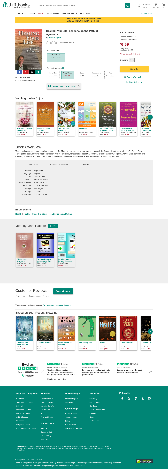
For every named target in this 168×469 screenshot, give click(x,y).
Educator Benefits (47, 402)
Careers (93, 413)
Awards (86, 164)
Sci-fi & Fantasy (22, 417)
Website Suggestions (73, 428)
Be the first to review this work (57, 305)
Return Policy (70, 425)
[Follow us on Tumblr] (143, 399)
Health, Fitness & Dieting (35, 214)
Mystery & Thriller (23, 413)
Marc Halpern (55, 38)
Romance (20, 421)
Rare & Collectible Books (26, 428)
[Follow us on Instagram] (150, 399)
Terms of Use (20, 463)
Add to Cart (134, 69)
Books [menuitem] (31, 13)
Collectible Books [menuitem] (68, 13)
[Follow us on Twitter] (129, 399)
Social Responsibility (97, 410)
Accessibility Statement (112, 463)
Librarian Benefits (47, 406)
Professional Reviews (59, 164)
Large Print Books (23, 424)
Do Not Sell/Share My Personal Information (56, 463)
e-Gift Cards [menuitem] (85, 13)
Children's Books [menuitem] (52, 13)
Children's (20, 399)
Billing (67, 421)
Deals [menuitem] (40, 13)
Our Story (93, 399)
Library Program (71, 399)
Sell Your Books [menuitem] (146, 13)
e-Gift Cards (45, 410)
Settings (44, 428)
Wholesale (69, 402)
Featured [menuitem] (20, 13)
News (92, 417)
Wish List (44, 439)
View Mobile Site (47, 417)
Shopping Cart (46, 432)
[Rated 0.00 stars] (52, 42)
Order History (46, 436)
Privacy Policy (32, 463)
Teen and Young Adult (24, 402)
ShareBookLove (47, 399)
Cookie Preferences (94, 463)
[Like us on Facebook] (122, 399)
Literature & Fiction (23, 410)
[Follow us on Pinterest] (136, 399)
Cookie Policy (79, 463)
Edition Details (32, 164)
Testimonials (94, 421)
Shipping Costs (71, 417)
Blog (42, 413)
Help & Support (71, 414)
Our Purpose (94, 402)
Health (18, 214)
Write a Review (63, 291)
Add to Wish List (134, 77)
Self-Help (19, 406)
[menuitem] (146, 5)
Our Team (93, 406)
